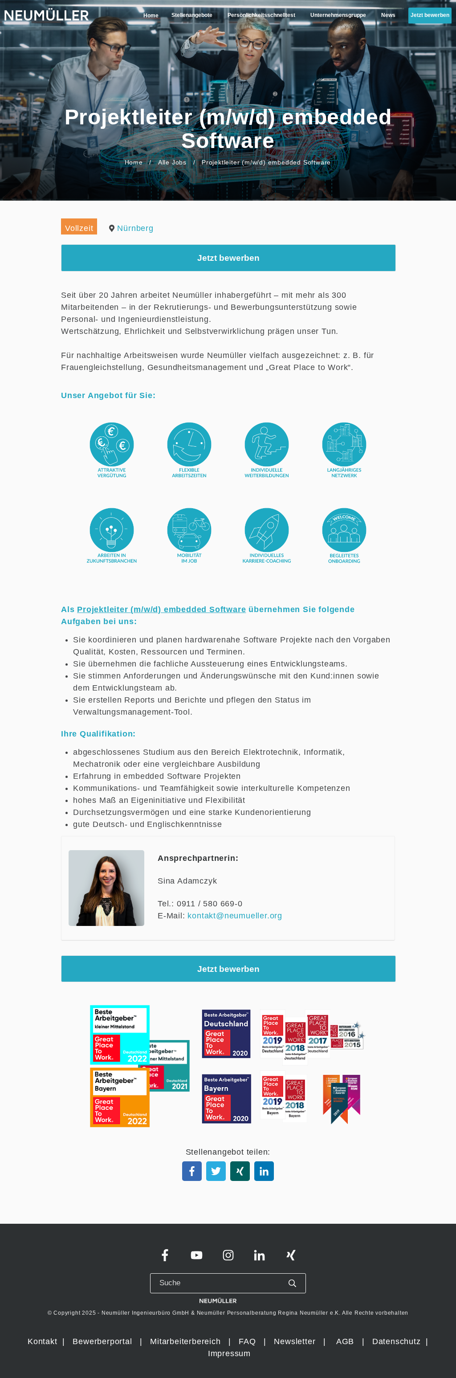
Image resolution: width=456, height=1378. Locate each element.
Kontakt (42, 1341)
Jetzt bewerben (228, 258)
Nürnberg (135, 228)
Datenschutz (397, 1341)
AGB (345, 1341)
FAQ (247, 1341)
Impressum (229, 1353)
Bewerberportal (102, 1341)
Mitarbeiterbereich (186, 1341)
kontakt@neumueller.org (234, 915)
